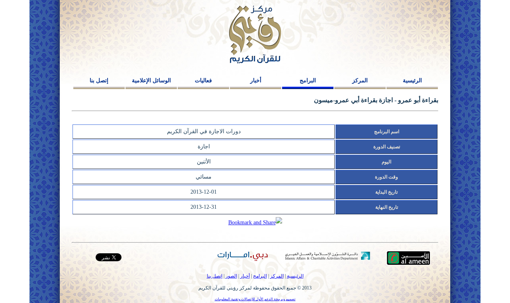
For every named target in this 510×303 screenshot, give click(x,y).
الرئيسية (412, 81)
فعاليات (203, 81)
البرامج (308, 81)
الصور (231, 276)
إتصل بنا (99, 81)
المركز (360, 81)
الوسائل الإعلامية (151, 81)
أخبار (255, 81)
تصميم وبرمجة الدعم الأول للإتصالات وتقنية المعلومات (255, 299)
